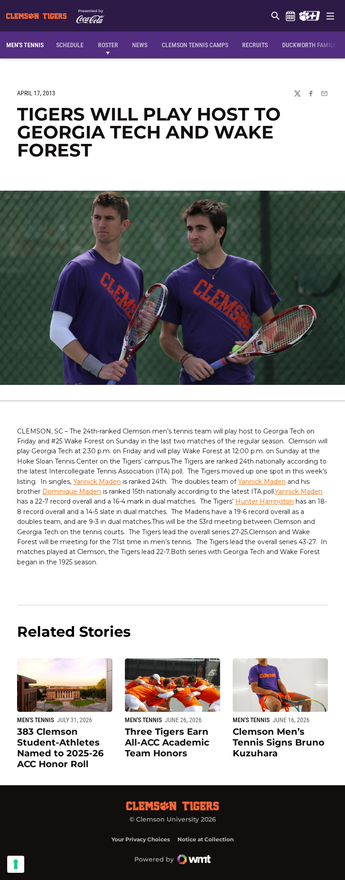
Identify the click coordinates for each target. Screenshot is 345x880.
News (139, 45)
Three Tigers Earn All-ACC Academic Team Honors (167, 742)
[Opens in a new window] (309, 15)
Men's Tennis (35, 720)
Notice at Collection (205, 839)
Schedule (290, 16)
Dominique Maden (71, 491)
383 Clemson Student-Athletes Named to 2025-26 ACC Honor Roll (60, 747)
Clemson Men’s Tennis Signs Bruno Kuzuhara (278, 742)
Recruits (257, 45)
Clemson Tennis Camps (195, 45)
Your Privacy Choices (140, 839)
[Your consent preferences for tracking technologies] (15, 864)
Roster (108, 45)
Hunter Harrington (264, 501)
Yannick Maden (97, 482)
